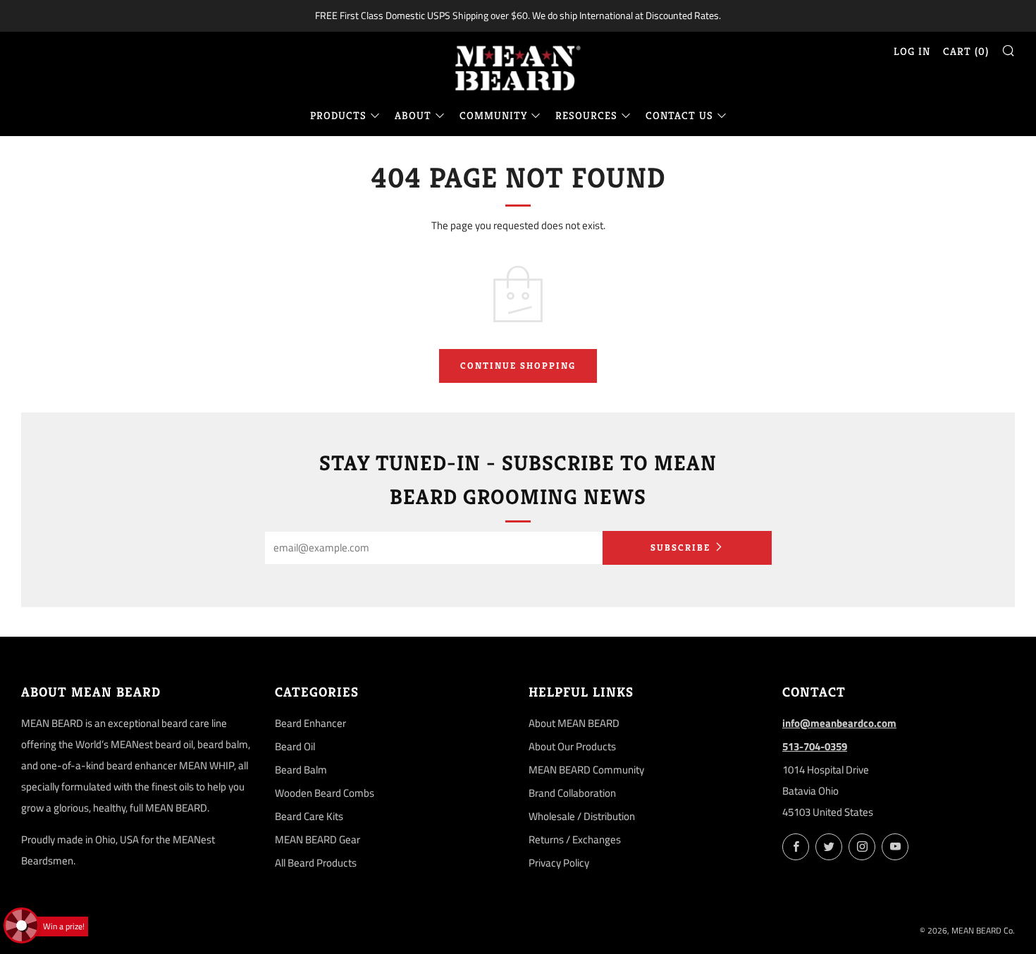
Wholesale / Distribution (582, 816)
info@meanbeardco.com (839, 723)
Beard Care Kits (309, 816)
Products (338, 115)
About (413, 115)
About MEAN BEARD (574, 723)
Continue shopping (518, 366)
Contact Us (679, 115)
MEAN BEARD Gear (317, 839)
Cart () (966, 51)
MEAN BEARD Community (586, 770)
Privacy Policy (559, 863)
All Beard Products (316, 863)
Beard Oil (295, 746)
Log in (912, 51)
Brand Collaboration (572, 793)
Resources (586, 115)
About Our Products (572, 746)
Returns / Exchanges (575, 839)
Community (493, 115)
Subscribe (680, 548)
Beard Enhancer (310, 723)
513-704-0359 (814, 746)
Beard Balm (301, 770)
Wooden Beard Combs (324, 793)
